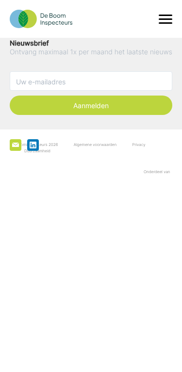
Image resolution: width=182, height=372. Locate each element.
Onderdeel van (158, 171)
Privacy (138, 144)
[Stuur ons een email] (15, 145)
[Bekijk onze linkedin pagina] (33, 145)
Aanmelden (91, 105)
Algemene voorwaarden (95, 144)
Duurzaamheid (37, 150)
